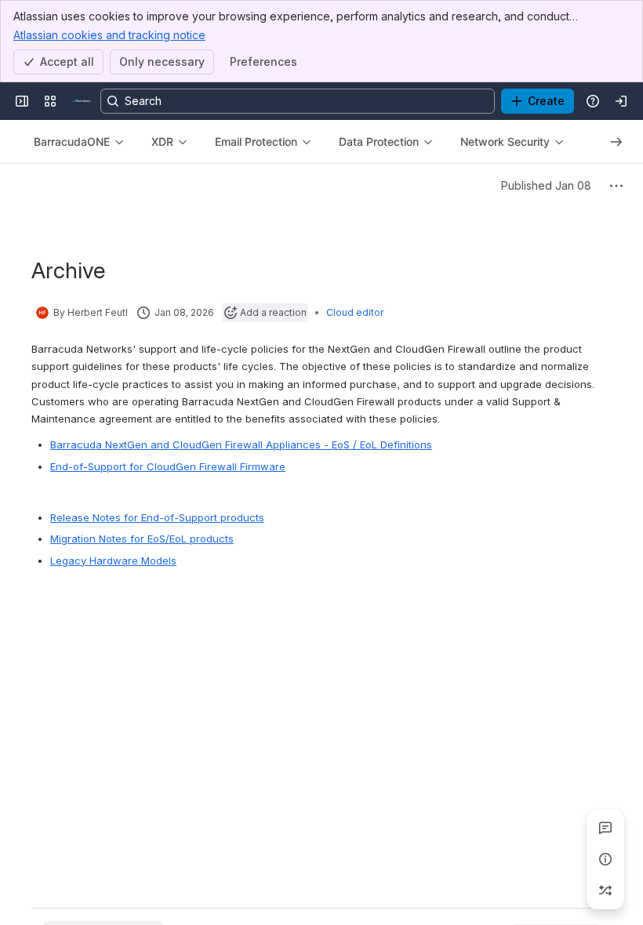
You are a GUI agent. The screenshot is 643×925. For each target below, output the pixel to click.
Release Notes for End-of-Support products (157, 517)
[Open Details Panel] (605, 859)
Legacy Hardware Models (113, 560)
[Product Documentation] (81, 101)
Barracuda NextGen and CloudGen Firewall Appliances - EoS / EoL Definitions (241, 444)
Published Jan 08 (546, 185)
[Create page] (605, 890)
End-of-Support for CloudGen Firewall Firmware (167, 466)
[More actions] (616, 185)
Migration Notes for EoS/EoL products (142, 538)
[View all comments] (605, 827)
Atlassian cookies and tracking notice (109, 35)
